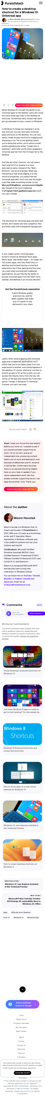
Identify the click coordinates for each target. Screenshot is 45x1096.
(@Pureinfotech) (27, 19)
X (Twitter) (21, 1057)
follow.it (21, 1053)
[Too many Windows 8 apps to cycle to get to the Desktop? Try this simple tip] (22, 695)
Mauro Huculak (15, 19)
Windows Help (33, 917)
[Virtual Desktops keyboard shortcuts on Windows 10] (22, 657)
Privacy (21, 1041)
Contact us (21, 1045)
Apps (5, 912)
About (21, 1037)
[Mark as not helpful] (35, 429)
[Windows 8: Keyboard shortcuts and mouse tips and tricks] (22, 734)
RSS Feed (21, 1049)
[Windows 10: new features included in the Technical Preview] (22, 811)
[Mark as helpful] (30, 429)
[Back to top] (23, 989)
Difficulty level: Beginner (21, 912)
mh (32, 1091)
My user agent (21, 1027)
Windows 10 (18, 917)
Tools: (21, 1015)
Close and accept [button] (22, 1073)
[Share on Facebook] (13, 105)
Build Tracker (21, 1031)
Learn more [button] (32, 1068)
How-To (6, 917)
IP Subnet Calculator (21, 1023)
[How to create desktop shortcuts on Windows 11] (22, 850)
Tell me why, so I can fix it (22, 434)
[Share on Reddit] (4, 105)
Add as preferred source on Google (23, 1004)
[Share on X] (8, 105)
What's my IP (21, 1019)
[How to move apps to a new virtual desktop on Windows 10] (22, 773)
